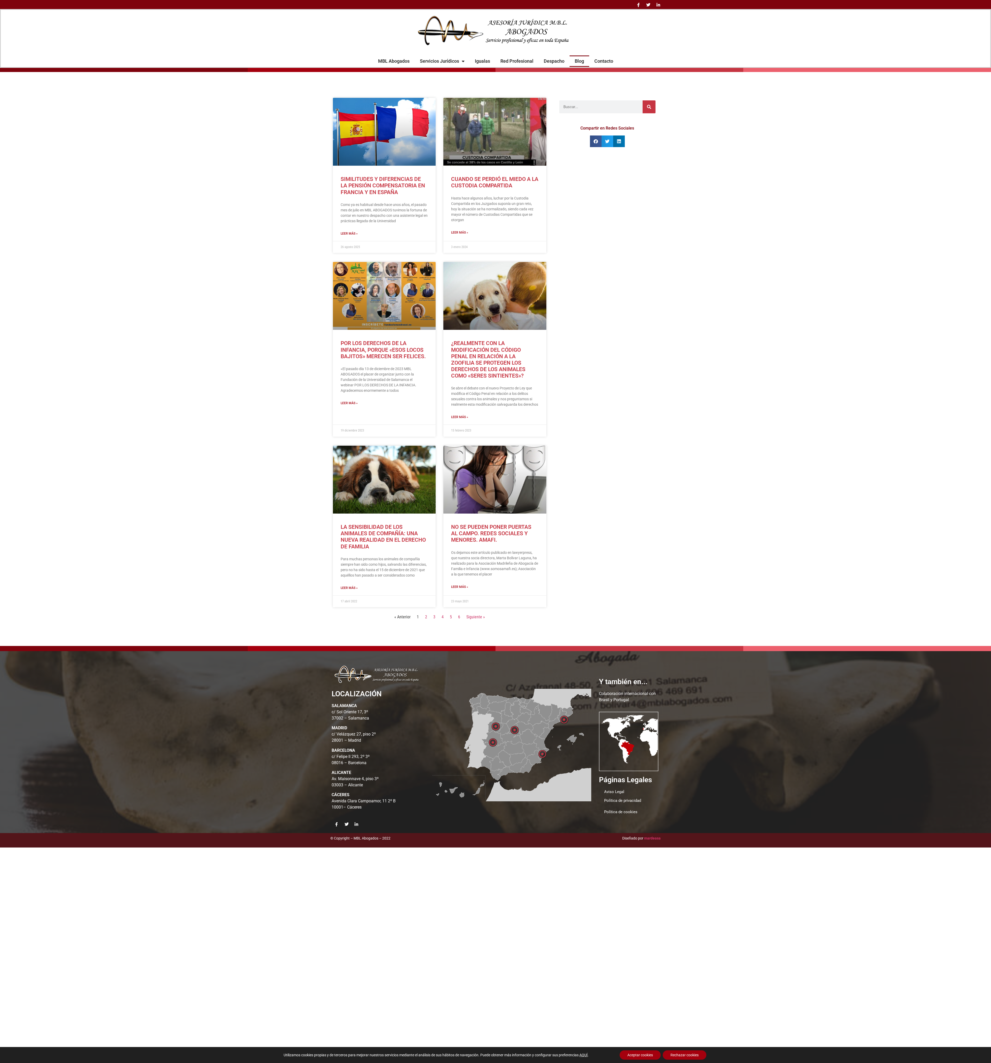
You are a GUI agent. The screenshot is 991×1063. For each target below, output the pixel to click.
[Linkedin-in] (658, 5)
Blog (579, 61)
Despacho (554, 61)
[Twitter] (648, 5)
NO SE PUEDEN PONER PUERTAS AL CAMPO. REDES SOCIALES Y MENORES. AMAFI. (491, 533)
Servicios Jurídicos (439, 61)
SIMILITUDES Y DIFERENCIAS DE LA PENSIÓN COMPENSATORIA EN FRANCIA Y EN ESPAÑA (383, 185)
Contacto (603, 61)
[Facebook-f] (638, 5)
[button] (596, 141)
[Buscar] (649, 106)
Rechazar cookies (684, 1055)
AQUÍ (583, 1055)
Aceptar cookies (640, 1055)
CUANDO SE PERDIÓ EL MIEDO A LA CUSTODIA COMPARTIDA (494, 182)
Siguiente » (475, 616)
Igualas (482, 61)
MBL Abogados (394, 61)
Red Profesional (516, 61)
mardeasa (652, 838)
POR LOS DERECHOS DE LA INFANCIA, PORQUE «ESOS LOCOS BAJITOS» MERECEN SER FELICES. (383, 349)
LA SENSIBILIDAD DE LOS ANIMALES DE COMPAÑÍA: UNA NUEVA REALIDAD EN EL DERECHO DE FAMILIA (383, 537)
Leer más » (349, 233)
